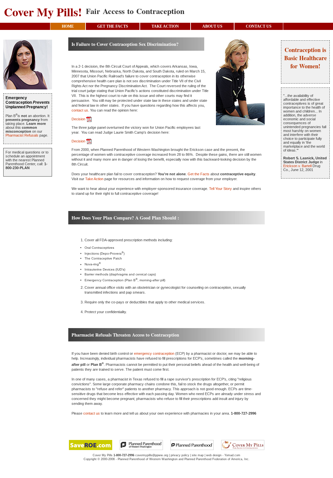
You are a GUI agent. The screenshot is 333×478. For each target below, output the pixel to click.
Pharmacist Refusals (22, 135)
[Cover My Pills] (243, 444)
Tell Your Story (220, 189)
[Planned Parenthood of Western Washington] (141, 444)
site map (198, 455)
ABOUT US (212, 26)
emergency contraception (154, 353)
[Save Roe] (90, 444)
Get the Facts (198, 174)
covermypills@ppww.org (151, 455)
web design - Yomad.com (223, 455)
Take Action (94, 179)
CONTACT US (259, 26)
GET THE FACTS (112, 26)
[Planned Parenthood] (192, 444)
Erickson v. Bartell (297, 166)
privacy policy (180, 455)
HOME (68, 26)
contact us (80, 110)
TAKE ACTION (165, 26)
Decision (79, 119)
